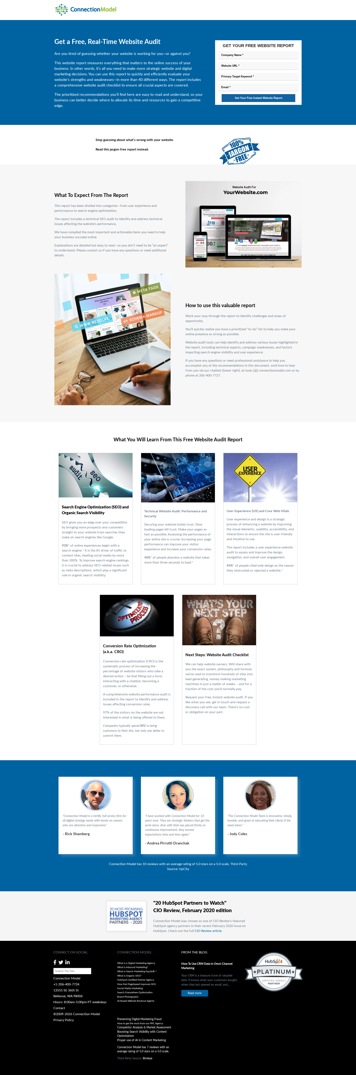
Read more (194, 993)
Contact (59, 1008)
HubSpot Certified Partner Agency (135, 980)
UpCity (184, 869)
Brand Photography (127, 997)
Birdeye (147, 1058)
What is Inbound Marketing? (132, 967)
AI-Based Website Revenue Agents (136, 1001)
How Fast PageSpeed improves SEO (136, 984)
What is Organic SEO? (129, 975)
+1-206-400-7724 (66, 984)
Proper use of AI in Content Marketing (141, 1040)
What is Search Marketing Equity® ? (137, 971)
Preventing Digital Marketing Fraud (139, 1019)
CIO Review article (208, 931)
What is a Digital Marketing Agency (136, 963)
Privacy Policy (63, 1020)
